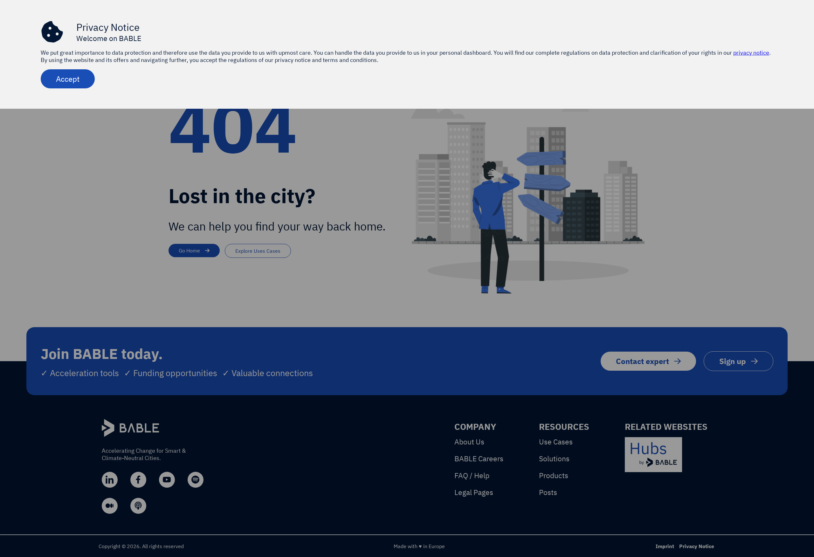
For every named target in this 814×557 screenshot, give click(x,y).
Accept (67, 79)
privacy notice (751, 52)
